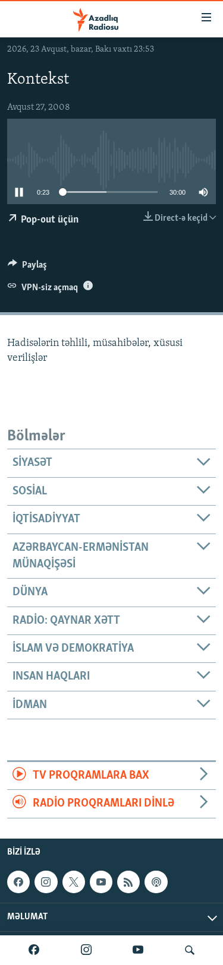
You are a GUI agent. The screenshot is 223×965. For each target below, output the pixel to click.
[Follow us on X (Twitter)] (73, 882)
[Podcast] (156, 882)
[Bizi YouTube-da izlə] (138, 950)
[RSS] (128, 882)
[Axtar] (190, 950)
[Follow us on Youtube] (101, 882)
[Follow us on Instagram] (45, 882)
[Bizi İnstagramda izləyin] (86, 950)
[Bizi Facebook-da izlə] (33, 950)
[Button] (27, 267)
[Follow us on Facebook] (18, 882)
